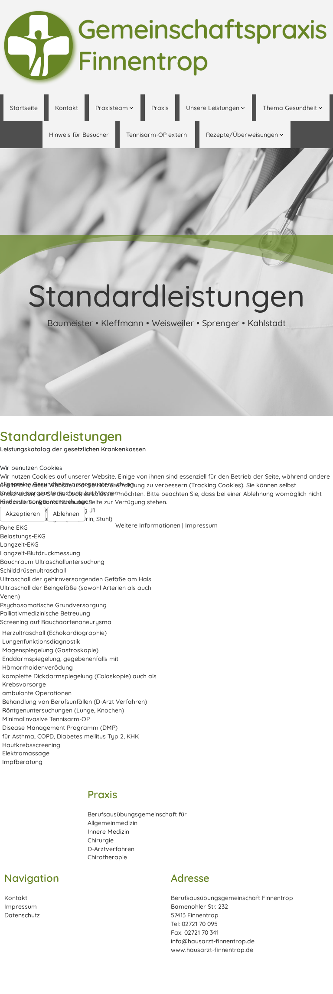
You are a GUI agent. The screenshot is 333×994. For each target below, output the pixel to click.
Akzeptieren (23, 514)
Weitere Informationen (147, 525)
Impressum (201, 525)
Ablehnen (66, 514)
